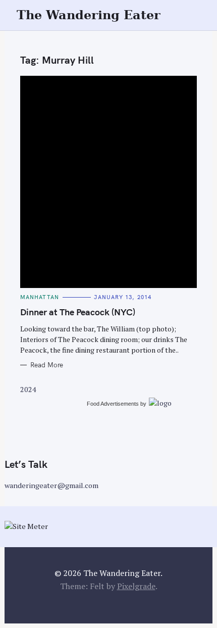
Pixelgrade (136, 586)
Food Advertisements (113, 404)
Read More (46, 365)
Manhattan (39, 297)
